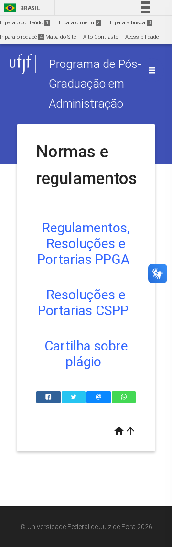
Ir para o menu (79, 23)
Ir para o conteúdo (24, 23)
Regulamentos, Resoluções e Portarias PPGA (83, 243)
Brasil (20, 8)
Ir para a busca (130, 23)
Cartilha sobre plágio (86, 354)
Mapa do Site (60, 37)
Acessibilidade (142, 37)
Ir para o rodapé (21, 37)
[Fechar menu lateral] (152, 70)
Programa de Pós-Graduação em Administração (95, 83)
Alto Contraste (100, 37)
